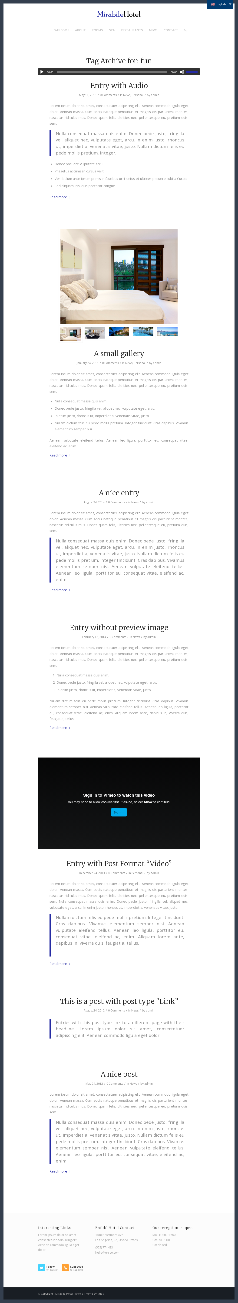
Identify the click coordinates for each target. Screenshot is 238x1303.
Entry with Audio (119, 85)
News (126, 95)
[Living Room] (95, 334)
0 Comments (108, 95)
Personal (137, 95)
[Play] (42, 72)
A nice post (119, 1074)
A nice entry (119, 492)
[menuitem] (61, 30)
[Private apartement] (119, 334)
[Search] (184, 30)
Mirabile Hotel (64, 1293)
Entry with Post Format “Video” (119, 863)
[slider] (193, 71)
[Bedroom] (119, 276)
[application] (119, 71)
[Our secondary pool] (167, 334)
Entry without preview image (119, 627)
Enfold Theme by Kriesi (89, 1293)
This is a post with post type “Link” (119, 1001)
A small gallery (119, 353)
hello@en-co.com (107, 1252)
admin (155, 95)
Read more (58, 197)
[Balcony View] (143, 334)
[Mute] (182, 72)
